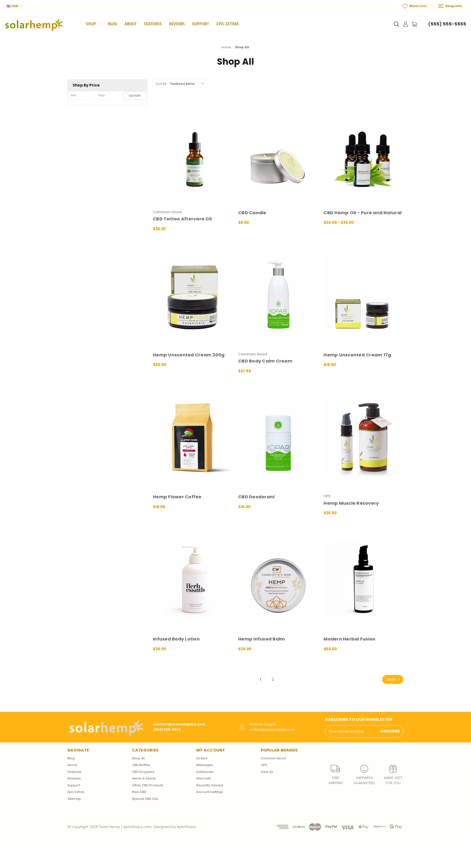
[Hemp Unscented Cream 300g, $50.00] (193, 295)
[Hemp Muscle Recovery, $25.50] (363, 437)
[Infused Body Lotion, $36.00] (193, 579)
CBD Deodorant (256, 497)
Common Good (273, 758)
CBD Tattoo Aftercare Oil (182, 219)
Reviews (177, 24)
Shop (91, 24)
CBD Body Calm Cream (265, 361)
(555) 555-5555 (447, 24)
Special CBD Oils (145, 798)
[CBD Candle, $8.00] (278, 153)
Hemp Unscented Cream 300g (188, 355)
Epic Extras (227, 24)
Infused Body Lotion (176, 639)
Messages (204, 765)
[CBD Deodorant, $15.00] (278, 437)
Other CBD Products (147, 785)
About (131, 24)
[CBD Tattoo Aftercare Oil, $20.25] (193, 153)
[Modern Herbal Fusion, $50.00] (363, 579)
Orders (202, 758)
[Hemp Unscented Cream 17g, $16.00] (363, 295)
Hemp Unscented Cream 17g (357, 355)
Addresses (205, 771)
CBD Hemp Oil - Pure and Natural (363, 213)
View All (267, 771)
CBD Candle (252, 213)
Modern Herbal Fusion (349, 639)
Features (153, 24)
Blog (112, 24)
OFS (264, 765)
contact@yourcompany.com (179, 724)
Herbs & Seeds (144, 778)
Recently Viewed (209, 785)
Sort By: (161, 83)
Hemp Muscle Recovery (351, 503)
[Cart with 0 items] (414, 24)
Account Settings (209, 792)
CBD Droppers (143, 771)
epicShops (186, 826)
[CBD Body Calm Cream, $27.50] (278, 295)
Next (391, 679)
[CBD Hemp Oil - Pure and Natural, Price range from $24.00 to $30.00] (363, 153)
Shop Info (453, 6)
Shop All (138, 758)
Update (135, 95)
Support (200, 24)
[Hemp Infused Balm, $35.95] (278, 579)
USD (15, 6)
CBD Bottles (141, 765)
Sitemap (74, 798)
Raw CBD (139, 792)
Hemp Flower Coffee (177, 497)
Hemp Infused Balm (261, 639)
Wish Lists (417, 6)
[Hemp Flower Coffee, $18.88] (193, 437)
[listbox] (188, 84)
